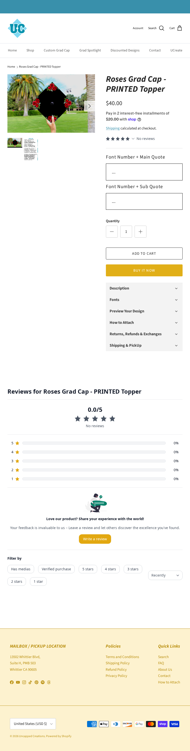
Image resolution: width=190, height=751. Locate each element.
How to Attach (169, 682)
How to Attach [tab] (122, 322)
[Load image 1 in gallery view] (51, 103)
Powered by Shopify (58, 736)
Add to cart (144, 253)
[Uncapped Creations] (17, 28)
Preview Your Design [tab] (127, 311)
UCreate (176, 50)
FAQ (161, 663)
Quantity (112, 221)
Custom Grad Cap (57, 50)
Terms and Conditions (122, 657)
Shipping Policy (118, 663)
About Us (165, 669)
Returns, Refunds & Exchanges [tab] (136, 334)
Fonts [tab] (114, 299)
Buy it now (144, 270)
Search (163, 657)
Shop (30, 50)
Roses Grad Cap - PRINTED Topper (40, 67)
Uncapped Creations (32, 736)
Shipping (113, 128)
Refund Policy (116, 669)
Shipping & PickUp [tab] (126, 345)
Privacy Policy (116, 675)
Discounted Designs (125, 50)
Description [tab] (119, 288)
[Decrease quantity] (112, 232)
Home (12, 50)
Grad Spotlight (90, 50)
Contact (155, 50)
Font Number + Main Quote (135, 157)
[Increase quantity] (140, 232)
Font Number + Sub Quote (134, 186)
